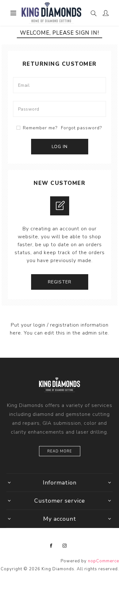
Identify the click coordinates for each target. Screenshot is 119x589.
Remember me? (40, 128)
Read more (59, 451)
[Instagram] (65, 546)
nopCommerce (103, 561)
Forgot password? (81, 128)
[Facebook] (51, 546)
